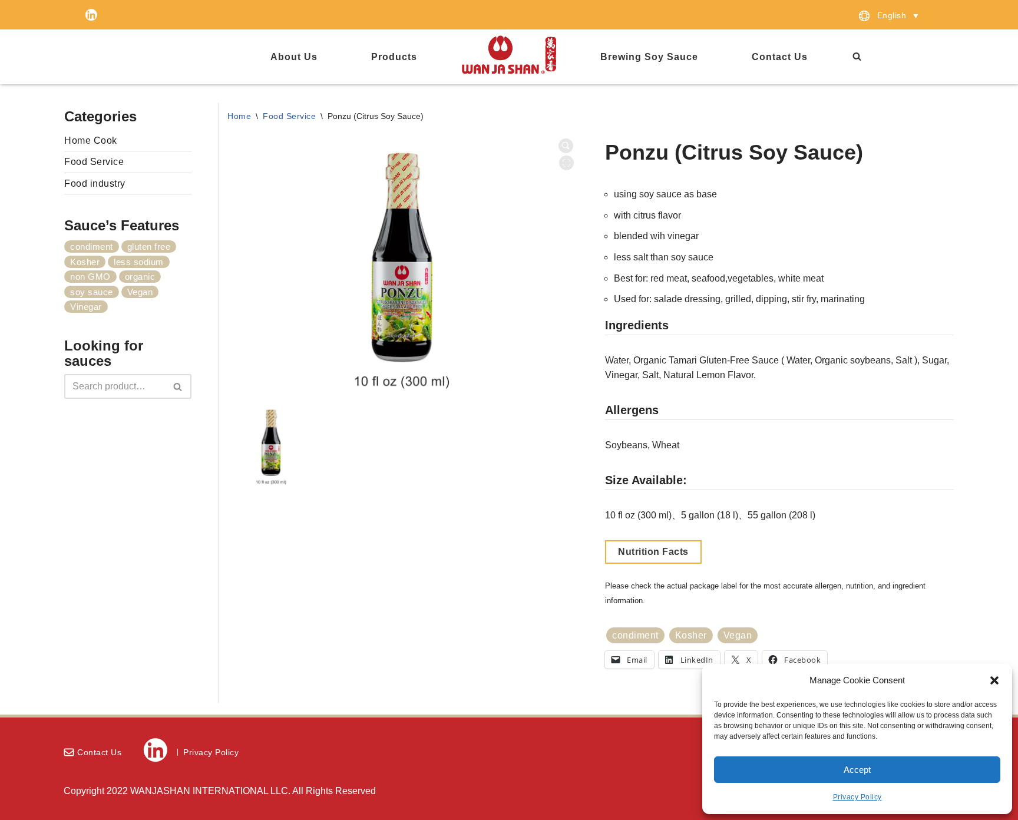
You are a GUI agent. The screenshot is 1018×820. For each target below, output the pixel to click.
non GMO (90, 277)
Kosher (85, 262)
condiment (91, 247)
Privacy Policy (857, 797)
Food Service (94, 162)
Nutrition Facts (653, 552)
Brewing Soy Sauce (649, 57)
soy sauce (91, 292)
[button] (994, 680)
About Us (294, 57)
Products (394, 57)
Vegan (140, 292)
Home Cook (90, 140)
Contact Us (780, 57)
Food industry (94, 183)
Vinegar (86, 307)
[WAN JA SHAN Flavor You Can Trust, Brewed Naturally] (509, 54)
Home (239, 116)
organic (140, 277)
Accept (857, 770)
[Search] (876, 56)
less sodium (139, 262)
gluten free (149, 247)
